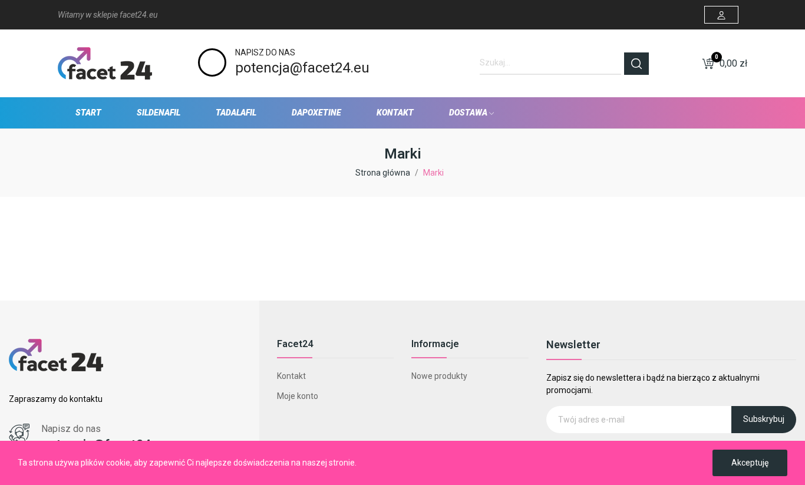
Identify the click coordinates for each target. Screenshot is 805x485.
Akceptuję (749, 462)
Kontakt (291, 376)
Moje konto (297, 396)
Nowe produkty (439, 376)
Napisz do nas (265, 52)
